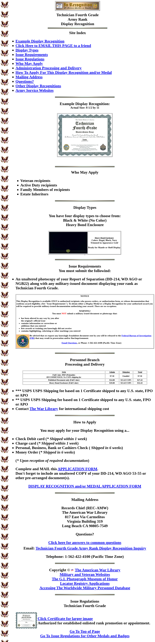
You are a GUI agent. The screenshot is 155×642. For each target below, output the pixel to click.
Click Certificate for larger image (65, 618)
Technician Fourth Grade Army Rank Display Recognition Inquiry (91, 548)
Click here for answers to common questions (84, 542)
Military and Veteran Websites (85, 574)
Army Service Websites (35, 90)
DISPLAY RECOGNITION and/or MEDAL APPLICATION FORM (84, 486)
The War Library (44, 408)
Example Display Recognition (40, 41)
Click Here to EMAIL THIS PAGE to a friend (53, 45)
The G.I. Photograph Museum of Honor (85, 579)
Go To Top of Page (85, 631)
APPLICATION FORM (77, 469)
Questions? (25, 81)
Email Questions (69, 343)
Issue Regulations (30, 59)
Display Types (27, 50)
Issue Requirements (32, 54)
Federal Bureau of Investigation (136, 335)
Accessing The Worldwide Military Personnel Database (84, 588)
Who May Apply (29, 63)
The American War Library (97, 570)
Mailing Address (29, 77)
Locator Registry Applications (85, 583)
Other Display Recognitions (38, 86)
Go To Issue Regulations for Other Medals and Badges (84, 636)
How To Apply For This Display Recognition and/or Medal (64, 72)
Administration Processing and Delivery (49, 68)
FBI (32, 338)
